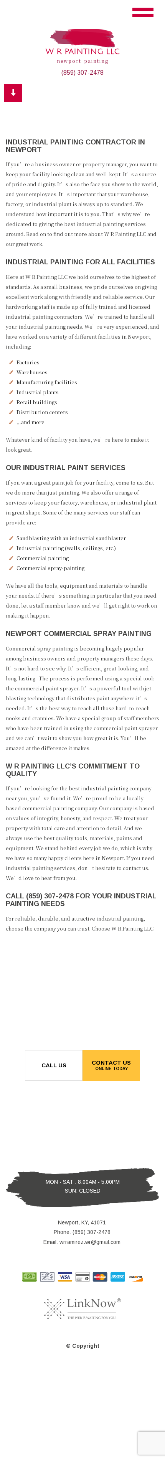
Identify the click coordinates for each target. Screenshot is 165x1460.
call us (53, 1065)
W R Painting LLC (83, 52)
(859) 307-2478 (82, 72)
